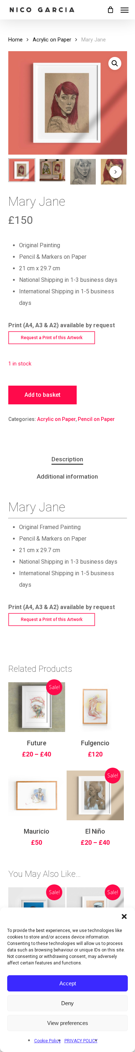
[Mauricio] (36, 795)
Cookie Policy (47, 1040)
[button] (124, 916)
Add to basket (42, 394)
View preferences (67, 1023)
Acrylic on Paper (52, 39)
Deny (67, 1003)
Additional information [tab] (67, 476)
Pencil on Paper (96, 419)
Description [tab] (67, 459)
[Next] (115, 172)
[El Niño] (95, 795)
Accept (67, 983)
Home (15, 39)
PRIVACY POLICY (81, 1040)
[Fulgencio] (95, 707)
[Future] (36, 707)
